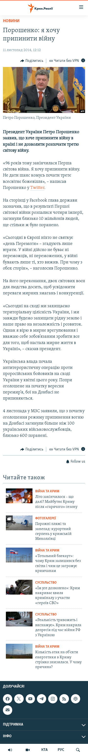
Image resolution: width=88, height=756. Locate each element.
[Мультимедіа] (27, 750)
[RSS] (64, 698)
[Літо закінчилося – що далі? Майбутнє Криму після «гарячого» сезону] (19, 495)
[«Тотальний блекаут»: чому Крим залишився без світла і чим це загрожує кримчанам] (19, 555)
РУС (61, 750)
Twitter (37, 188)
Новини (11, 21)
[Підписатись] (7, 710)
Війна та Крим (47, 491)
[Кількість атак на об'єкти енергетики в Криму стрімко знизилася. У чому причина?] (19, 651)
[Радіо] (10, 750)
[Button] (31, 61)
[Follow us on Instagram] (52, 698)
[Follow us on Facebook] (7, 698)
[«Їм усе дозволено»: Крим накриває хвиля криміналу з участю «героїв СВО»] (19, 587)
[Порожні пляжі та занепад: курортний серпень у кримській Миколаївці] (19, 522)
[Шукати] (78, 750)
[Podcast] (75, 698)
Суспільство (45, 583)
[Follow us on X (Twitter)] (18, 698)
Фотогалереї (45, 518)
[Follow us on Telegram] (41, 698)
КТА (44, 750)
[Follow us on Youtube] (30, 698)
